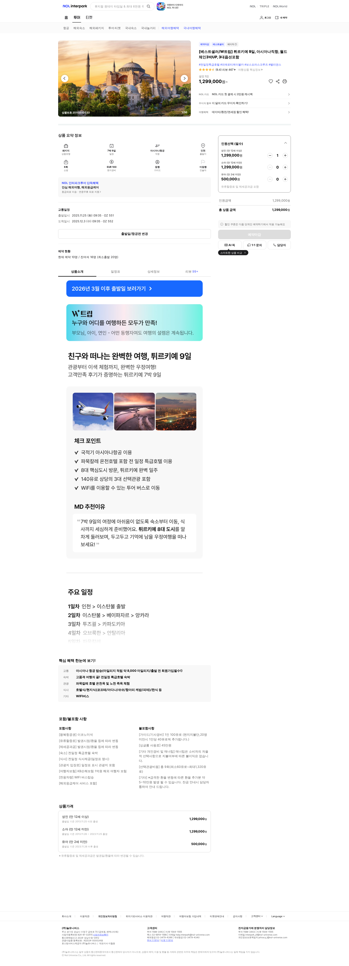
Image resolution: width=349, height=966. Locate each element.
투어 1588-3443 (155, 931)
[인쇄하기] (284, 81)
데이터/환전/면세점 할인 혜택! (230, 112)
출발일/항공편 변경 (134, 234)
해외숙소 (79, 28)
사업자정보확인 (100, 934)
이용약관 (84, 916)
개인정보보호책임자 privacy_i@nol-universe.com (262, 937)
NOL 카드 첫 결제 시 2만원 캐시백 (232, 94)
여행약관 (166, 916)
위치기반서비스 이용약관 (139, 916)
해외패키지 (96, 28)
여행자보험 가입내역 (190, 916)
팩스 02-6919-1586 (157, 934)
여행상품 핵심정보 (249, 69)
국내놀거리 (148, 28)
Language (276, 916)
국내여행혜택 (192, 28)
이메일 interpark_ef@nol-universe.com (257, 934)
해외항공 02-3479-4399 (159, 937)
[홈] (66, 17)
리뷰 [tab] (191, 271)
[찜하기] (270, 81)
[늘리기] (285, 155)
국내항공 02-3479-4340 (187, 937)
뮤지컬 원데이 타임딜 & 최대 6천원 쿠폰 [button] (119, 6)
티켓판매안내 (217, 916)
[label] (254, 143)
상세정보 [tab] (153, 271)
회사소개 (66, 916)
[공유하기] (277, 81)
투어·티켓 (114, 28)
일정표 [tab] (115, 271)
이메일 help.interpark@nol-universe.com (189, 934)
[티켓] (89, 17)
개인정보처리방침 (107, 916)
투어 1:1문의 (153, 940)
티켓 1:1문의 (167, 940)
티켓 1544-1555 (174, 931)
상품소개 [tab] (77, 271)
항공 (66, 28)
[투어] (77, 17)
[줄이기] (269, 155)
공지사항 (237, 916)
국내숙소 (131, 28)
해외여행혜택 (170, 28)
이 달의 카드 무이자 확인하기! (230, 103)
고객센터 (255, 916)
